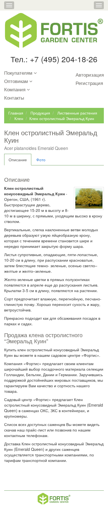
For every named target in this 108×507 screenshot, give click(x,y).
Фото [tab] (40, 159)
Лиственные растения (77, 113)
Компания (14, 90)
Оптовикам (16, 81)
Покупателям (18, 73)
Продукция (40, 113)
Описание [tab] (18, 159)
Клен (18, 118)
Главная (15, 113)
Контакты (14, 98)
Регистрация (89, 83)
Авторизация (90, 75)
